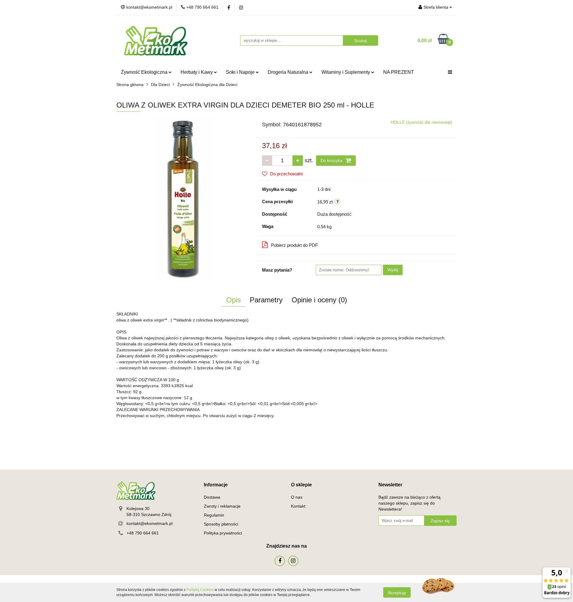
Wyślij (392, 269)
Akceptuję (397, 592)
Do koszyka (332, 160)
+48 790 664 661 (143, 533)
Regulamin (214, 515)
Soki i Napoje (241, 72)
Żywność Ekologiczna (145, 72)
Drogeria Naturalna (288, 72)
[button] (216, 485)
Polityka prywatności (223, 533)
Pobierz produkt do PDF (294, 245)
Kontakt (298, 506)
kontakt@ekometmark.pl (149, 523)
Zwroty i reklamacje (222, 506)
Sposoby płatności (221, 524)
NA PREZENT (398, 72)
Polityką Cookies (200, 590)
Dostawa (212, 497)
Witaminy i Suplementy (346, 72)
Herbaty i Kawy (197, 72)
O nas (296, 497)
